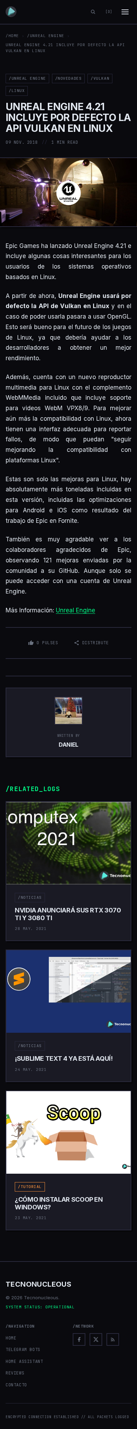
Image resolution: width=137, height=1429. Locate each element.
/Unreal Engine (45, 35)
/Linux (17, 90)
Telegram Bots (23, 1349)
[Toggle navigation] (125, 12)
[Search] (93, 12)
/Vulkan (100, 78)
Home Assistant (24, 1361)
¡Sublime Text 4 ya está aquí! (64, 1058)
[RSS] (112, 1339)
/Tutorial (30, 1186)
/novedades (68, 78)
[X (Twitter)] (96, 1339)
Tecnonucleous (38, 1284)
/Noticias (30, 897)
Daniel (68, 744)
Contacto (16, 1385)
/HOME (12, 35)
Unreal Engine (75, 610)
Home (11, 1338)
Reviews (15, 1373)
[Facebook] (79, 1339)
